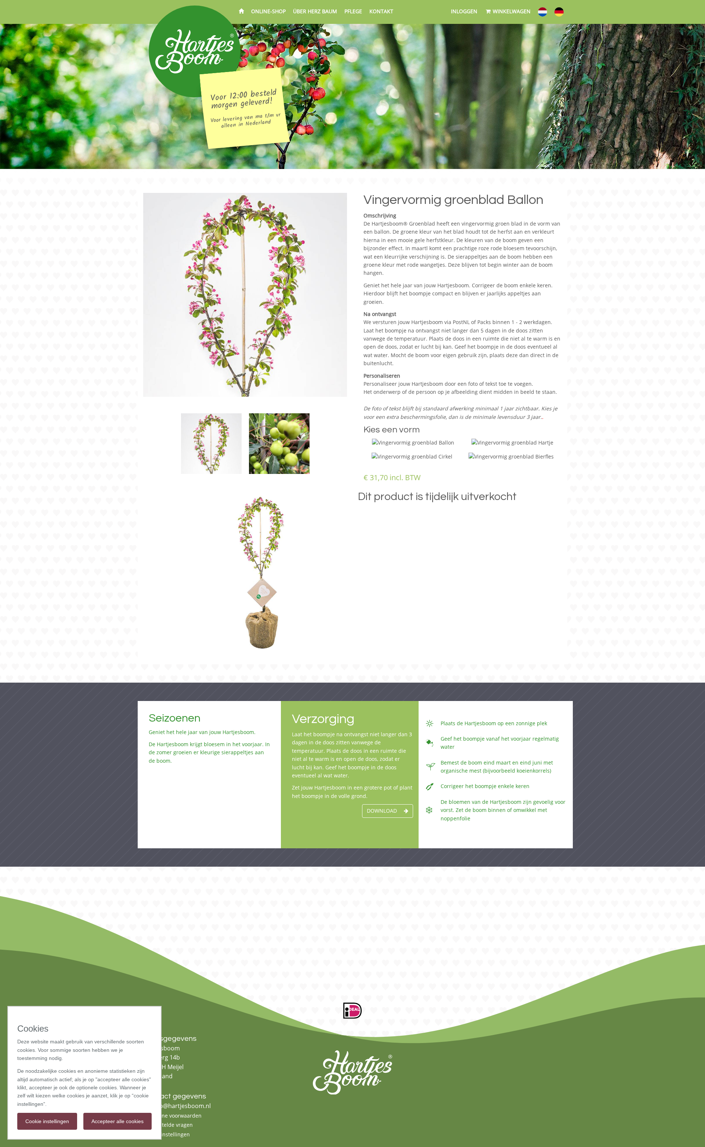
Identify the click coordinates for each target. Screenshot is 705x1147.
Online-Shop (268, 11)
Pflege (353, 11)
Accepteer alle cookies (117, 1121)
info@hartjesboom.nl (181, 1106)
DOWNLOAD (382, 810)
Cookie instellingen (166, 1134)
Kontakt (381, 11)
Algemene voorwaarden (172, 1115)
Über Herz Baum (315, 11)
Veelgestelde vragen (168, 1124)
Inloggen (464, 11)
